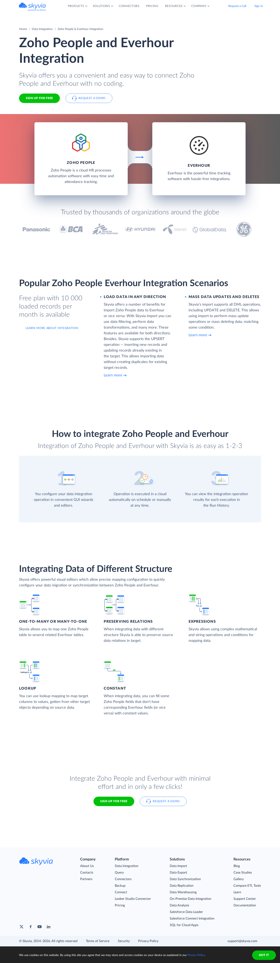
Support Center (244, 898)
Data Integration (42, 29)
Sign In (258, 6)
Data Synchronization (185, 879)
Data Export (178, 872)
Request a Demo (92, 98)
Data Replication (181, 885)
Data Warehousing (183, 892)
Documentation (244, 905)
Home (23, 29)
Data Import (178, 866)
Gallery (238, 879)
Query (119, 872)
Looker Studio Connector (133, 898)
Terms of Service (97, 941)
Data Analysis (179, 905)
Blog (236, 866)
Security (124, 941)
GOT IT (264, 955)
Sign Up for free (39, 98)
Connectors (123, 879)
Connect (121, 892)
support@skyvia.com (242, 941)
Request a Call (237, 6)
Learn (237, 892)
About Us (87, 866)
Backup (120, 885)
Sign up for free (113, 801)
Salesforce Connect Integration (192, 918)
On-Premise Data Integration (190, 898)
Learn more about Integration (52, 328)
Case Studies (242, 872)
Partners (86, 879)
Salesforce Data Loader (186, 912)
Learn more (113, 375)
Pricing (120, 905)
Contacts (86, 872)
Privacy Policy (148, 941)
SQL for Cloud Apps (184, 925)
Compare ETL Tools (247, 885)
